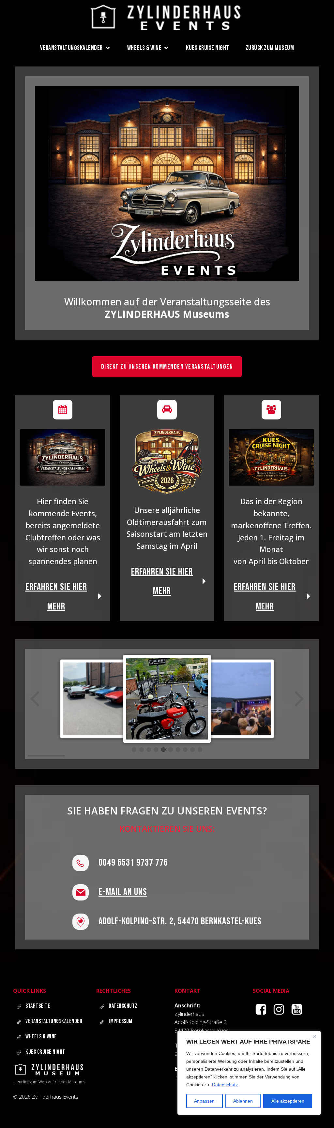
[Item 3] (148, 749)
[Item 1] (134, 749)
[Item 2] (141, 749)
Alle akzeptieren (287, 1101)
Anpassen (204, 1101)
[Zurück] (35, 699)
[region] (249, 1073)
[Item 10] (200, 749)
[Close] (314, 1036)
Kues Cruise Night (207, 48)
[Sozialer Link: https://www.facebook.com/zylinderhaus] (262, 1010)
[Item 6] (170, 749)
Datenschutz (225, 1084)
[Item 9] (192, 749)
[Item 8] (185, 749)
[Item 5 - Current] (163, 749)
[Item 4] (156, 749)
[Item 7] (178, 749)
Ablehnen (243, 1101)
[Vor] (298, 699)
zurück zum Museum (270, 48)
